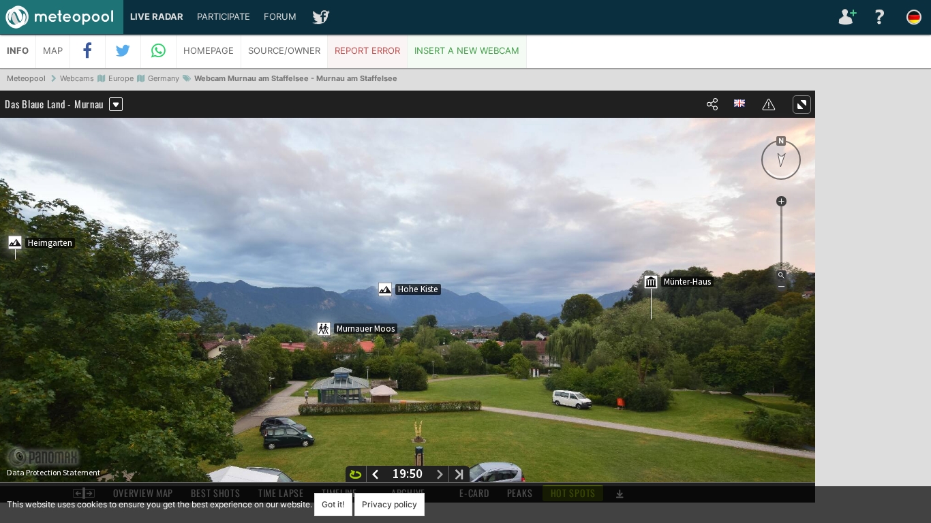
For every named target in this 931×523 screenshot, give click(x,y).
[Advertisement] (873, 299)
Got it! (333, 504)
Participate (223, 17)
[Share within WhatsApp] (159, 51)
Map (53, 51)
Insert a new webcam (466, 51)
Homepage (208, 51)
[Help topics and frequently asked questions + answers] (880, 17)
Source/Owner (284, 51)
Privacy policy (389, 504)
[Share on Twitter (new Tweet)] (123, 51)
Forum (280, 17)
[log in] (846, 17)
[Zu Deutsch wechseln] (914, 17)
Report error (367, 51)
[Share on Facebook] (88, 51)
